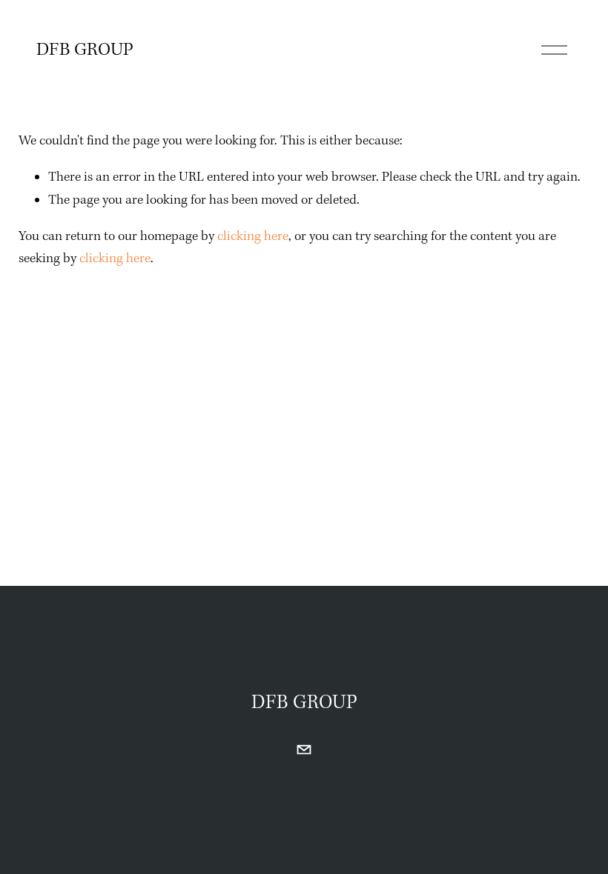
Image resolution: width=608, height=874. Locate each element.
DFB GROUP (84, 50)
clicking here (252, 236)
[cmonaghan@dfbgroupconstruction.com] (304, 749)
